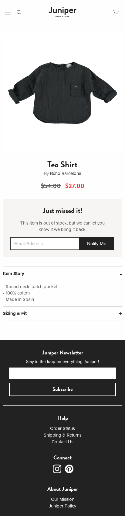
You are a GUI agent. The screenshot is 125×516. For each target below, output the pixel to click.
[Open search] (19, 12)
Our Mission (62, 499)
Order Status (62, 428)
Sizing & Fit (15, 313)
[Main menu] (8, 12)
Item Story (13, 273)
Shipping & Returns (63, 435)
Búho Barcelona (65, 173)
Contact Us (62, 442)
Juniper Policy (62, 506)
